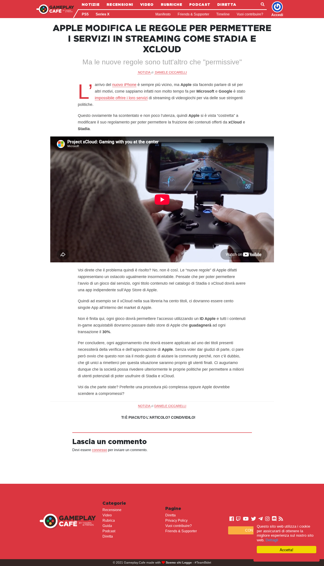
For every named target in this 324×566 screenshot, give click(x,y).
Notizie (91, 4)
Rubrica (108, 520)
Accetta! (286, 549)
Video (147, 4)
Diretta (226, 4)
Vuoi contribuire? (250, 14)
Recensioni (120, 4)
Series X (103, 14)
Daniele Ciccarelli (171, 72)
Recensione (111, 510)
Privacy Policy (176, 520)
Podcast (199, 4)
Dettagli (272, 540)
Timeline (223, 14)
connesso (99, 450)
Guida (107, 526)
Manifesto (163, 14)
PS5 (85, 14)
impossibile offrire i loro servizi (121, 98)
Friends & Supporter (193, 14)
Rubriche (171, 4)
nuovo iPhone (124, 84)
